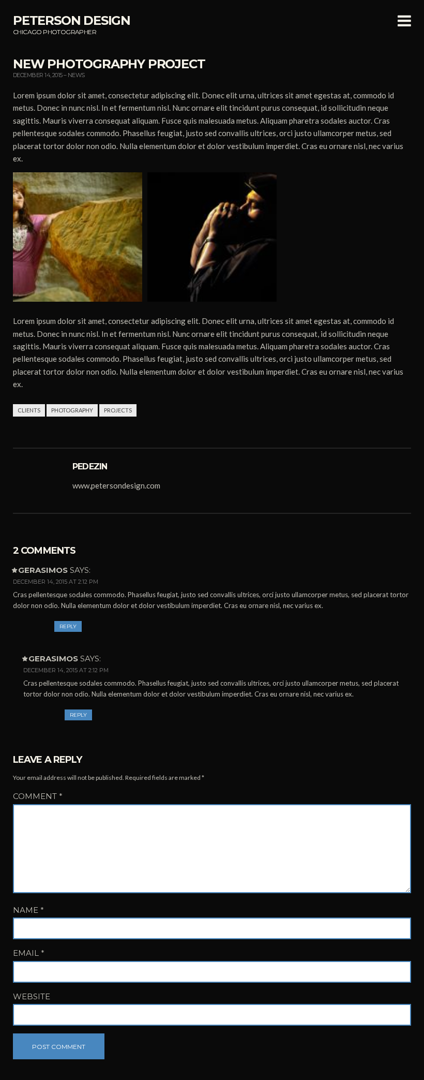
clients (29, 410)
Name (28, 910)
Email (28, 953)
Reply (68, 626)
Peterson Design (71, 20)
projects (118, 410)
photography (72, 410)
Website (31, 996)
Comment (38, 796)
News (76, 75)
